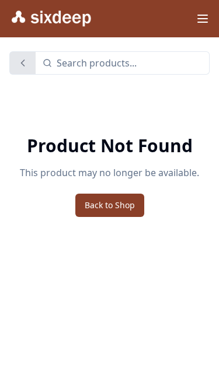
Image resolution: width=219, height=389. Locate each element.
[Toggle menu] (203, 19)
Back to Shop (110, 205)
